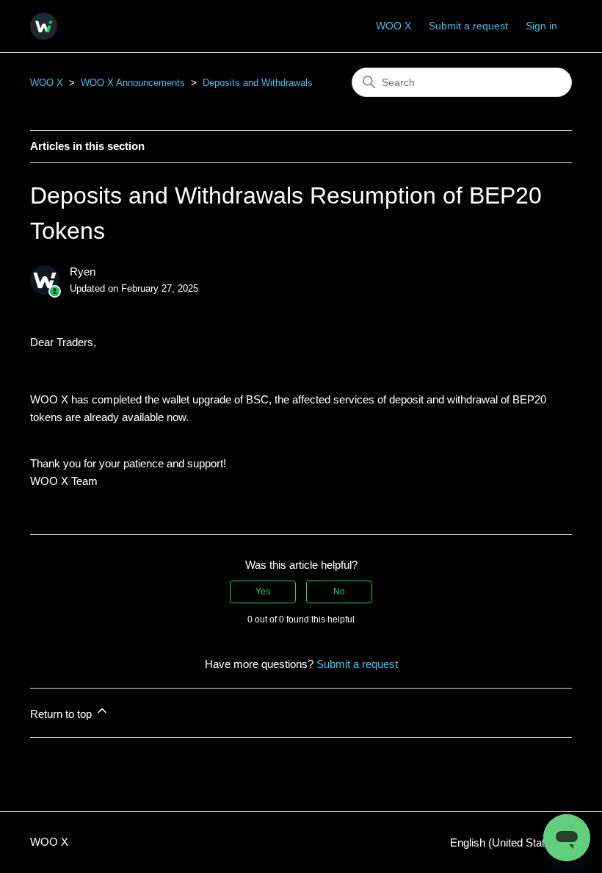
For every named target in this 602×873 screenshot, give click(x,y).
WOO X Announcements (133, 82)
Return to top (62, 714)
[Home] (43, 26)
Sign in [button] (541, 26)
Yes (262, 591)
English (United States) (506, 842)
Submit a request (468, 26)
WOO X (393, 26)
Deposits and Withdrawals (258, 82)
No (339, 591)
